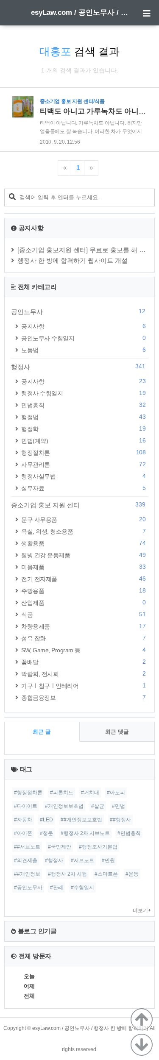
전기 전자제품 (83, 578)
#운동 (132, 874)
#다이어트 (25, 806)
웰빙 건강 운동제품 (83, 555)
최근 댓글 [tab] (117, 732)
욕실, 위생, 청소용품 (83, 531)
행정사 (78, 366)
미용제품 (83, 566)
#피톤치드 (61, 793)
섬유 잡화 (83, 638)
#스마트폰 (106, 874)
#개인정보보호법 (64, 806)
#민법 (118, 806)
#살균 (97, 806)
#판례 (56, 887)
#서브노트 (82, 860)
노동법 (83, 349)
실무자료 (83, 488)
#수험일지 (82, 887)
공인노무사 (78, 311)
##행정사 (120, 820)
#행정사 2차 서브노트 (85, 833)
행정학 (83, 428)
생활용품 (83, 543)
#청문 (46, 833)
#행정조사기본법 (98, 847)
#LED (46, 820)
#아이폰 (23, 833)
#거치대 (90, 793)
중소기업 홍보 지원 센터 (78, 505)
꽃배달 (83, 661)
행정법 (83, 416)
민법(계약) (83, 440)
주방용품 (83, 590)
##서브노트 (27, 847)
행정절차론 (83, 452)
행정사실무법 (83, 476)
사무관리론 (83, 464)
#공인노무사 (28, 887)
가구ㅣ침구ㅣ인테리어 (83, 685)
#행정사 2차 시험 (67, 874)
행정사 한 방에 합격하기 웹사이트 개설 (72, 260)
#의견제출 (25, 860)
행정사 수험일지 (83, 393)
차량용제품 (83, 626)
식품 (83, 614)
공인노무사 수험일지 (83, 338)
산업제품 (83, 602)
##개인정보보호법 (81, 820)
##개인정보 (27, 874)
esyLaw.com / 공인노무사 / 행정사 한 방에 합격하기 (79, 12)
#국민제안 (59, 847)
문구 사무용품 (83, 519)
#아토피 (116, 793)
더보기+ (142, 910)
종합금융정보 (83, 697)
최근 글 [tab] (42, 732)
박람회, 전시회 (83, 673)
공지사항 (83, 326)
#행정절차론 (28, 793)
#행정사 (54, 860)
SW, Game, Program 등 (83, 650)
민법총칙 (83, 405)
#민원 (108, 860)
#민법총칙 (129, 833)
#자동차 (23, 820)
